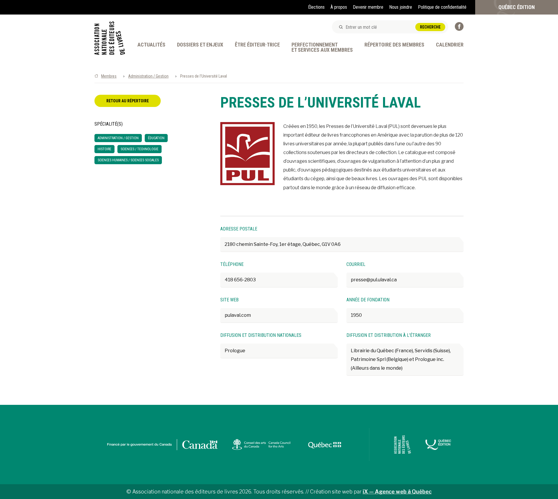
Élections (316, 7)
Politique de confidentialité (442, 7)
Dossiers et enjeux (200, 45)
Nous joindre (400, 7)
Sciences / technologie (139, 149)
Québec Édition (516, 7)
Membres (109, 76)
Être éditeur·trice (257, 45)
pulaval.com (238, 315)
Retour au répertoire (127, 101)
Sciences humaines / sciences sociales (128, 160)
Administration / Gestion (148, 76)
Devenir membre (368, 7)
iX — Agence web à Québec (397, 492)
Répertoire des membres (394, 45)
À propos (338, 7)
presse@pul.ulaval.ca (374, 279)
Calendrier (450, 45)
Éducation (156, 138)
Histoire (104, 149)
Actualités (151, 45)
